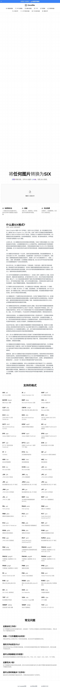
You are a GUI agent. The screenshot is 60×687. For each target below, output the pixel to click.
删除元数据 (29, 8)
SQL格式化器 (36, 11)
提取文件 (46, 11)
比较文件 (16, 11)
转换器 (43, 8)
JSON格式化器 (25, 11)
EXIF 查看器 (19, 8)
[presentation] (30, 193)
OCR (37, 8)
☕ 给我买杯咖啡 (35, 1)
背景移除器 (51, 8)
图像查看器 (10, 8)
